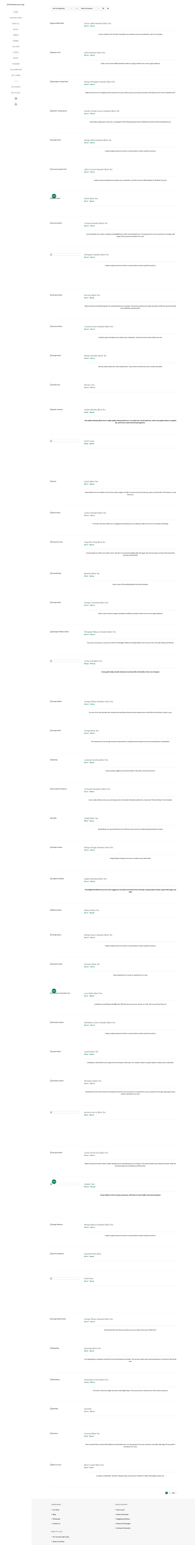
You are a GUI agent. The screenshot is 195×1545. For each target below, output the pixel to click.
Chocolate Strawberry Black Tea (97, 789)
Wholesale (56, 1519)
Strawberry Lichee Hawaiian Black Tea (99, 1023)
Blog (54, 1514)
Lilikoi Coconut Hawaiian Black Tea (98, 169)
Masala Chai (89, 385)
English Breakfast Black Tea (95, 879)
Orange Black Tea (91, 731)
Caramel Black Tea (92, 1434)
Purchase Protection (123, 1528)
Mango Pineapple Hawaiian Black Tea (99, 82)
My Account (120, 1510)
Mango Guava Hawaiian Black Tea (98, 935)
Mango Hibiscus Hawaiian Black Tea (98, 1225)
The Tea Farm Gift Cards (61, 1537)
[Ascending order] (76, 8)
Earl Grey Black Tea (92, 295)
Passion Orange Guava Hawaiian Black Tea (101, 111)
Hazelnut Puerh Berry (92, 1254)
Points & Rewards (122, 1514)
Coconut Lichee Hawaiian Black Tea (98, 327)
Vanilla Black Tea (91, 818)
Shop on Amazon (58, 1541)
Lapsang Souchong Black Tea (96, 760)
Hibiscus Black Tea (91, 910)
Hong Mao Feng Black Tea (94, 542)
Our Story (56, 1510)
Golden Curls (89, 1184)
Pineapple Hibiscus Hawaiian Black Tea (100, 632)
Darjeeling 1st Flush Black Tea (96, 1380)
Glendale (88, 1409)
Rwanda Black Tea (92, 573)
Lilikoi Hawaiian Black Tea (94, 53)
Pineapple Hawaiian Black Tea (96, 255)
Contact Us (56, 1523)
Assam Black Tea (91, 481)
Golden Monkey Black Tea (94, 410)
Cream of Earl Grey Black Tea (96, 1153)
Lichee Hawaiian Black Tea (95, 513)
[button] (16, 104)
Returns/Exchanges (123, 1523)
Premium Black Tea (92, 964)
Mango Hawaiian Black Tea (95, 356)
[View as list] (108, 8)
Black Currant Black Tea (94, 1465)
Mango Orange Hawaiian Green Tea (98, 847)
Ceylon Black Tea (91, 1052)
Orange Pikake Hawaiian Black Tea (98, 1319)
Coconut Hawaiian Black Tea (96, 223)
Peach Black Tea (91, 198)
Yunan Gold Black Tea (93, 661)
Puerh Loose (89, 441)
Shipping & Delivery (123, 1519)
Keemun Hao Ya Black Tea (95, 1112)
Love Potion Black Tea (93, 993)
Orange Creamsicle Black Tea (96, 603)
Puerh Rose (88, 1279)
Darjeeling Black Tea (92, 1348)
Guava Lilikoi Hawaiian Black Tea (97, 23)
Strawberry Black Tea (92, 1081)
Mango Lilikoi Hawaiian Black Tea (97, 140)
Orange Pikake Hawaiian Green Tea (98, 702)
